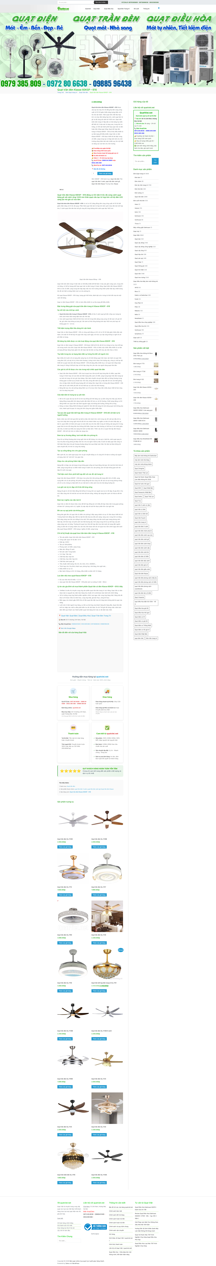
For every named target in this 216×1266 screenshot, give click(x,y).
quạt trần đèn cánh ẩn (142, 552)
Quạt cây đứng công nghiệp (144, 246)
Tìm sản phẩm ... (101, 2)
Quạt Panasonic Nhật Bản (143, 492)
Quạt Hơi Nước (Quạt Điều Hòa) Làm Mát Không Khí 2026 (145, 478)
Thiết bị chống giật (139, 341)
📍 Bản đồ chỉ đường (98, 169)
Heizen (137, 208)
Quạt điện (96, 9)
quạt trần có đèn (140, 509)
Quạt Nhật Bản (148, 488)
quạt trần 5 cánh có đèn (142, 505)
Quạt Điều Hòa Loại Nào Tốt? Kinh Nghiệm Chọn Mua (146, 1245)
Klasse (116, 184)
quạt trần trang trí (140, 522)
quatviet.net (102, 676)
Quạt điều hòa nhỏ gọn (142, 612)
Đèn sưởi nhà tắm (139, 200)
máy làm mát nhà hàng (142, 460)
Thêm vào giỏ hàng (105, 173)
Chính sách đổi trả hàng (116, 1215)
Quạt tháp (138, 262)
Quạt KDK (138, 488)
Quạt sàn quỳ (139, 258)
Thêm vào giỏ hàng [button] (65, 847)
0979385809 (133, 2)
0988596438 (105, 624)
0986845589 (76, 624)
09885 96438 (81, 703)
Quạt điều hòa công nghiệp (143, 322)
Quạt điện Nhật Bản (141, 634)
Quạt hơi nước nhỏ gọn (142, 484)
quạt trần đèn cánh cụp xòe (143, 535)
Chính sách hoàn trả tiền (117, 1219)
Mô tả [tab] (61, 189)
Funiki (136, 299)
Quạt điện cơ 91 (140, 617)
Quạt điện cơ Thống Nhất (143, 625)
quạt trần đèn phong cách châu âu (146, 578)
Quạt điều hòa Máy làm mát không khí (145, 281)
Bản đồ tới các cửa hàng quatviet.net (121, 1207)
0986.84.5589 (107, 160)
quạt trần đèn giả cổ (141, 565)
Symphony (138, 334)
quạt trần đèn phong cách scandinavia (143, 587)
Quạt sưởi (136, 337)
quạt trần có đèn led (141, 514)
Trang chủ (60, 92)
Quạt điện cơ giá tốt (141, 621)
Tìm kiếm (155, 161)
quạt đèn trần (139, 638)
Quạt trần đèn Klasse (98, 184)
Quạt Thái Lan (149, 496)
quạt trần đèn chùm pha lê (143, 531)
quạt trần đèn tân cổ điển (143, 593)
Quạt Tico (138, 501)
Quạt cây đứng (139, 243)
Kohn (136, 212)
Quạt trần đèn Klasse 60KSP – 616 (80, 792)
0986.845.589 (151, 131)
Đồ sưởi (136, 9)
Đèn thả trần (139, 189)
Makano (137, 311)
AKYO (136, 287)
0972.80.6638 (107, 165)
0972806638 (143, 2)
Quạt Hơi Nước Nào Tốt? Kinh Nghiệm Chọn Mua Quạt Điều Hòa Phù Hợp (146, 1237)
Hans (136, 204)
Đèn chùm (138, 181)
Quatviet (88, 9)
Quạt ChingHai (139, 468)
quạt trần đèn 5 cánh (98, 181)
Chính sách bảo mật (115, 1211)
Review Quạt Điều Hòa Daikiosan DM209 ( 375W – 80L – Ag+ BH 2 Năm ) (146, 1216)
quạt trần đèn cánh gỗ (113, 181)
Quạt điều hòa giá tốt (141, 608)
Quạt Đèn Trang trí (124, 9)
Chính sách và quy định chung (118, 1226)
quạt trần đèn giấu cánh (142, 569)
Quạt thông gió (139, 266)
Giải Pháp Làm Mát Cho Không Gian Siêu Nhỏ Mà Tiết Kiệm (146, 1223)
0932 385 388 (71, 703)
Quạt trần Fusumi (140, 518)
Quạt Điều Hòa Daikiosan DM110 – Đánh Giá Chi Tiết (146, 1208)
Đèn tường (138, 193)
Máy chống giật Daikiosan (141, 227)
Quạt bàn (138, 239)
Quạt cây (136, 231)
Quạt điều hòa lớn (140, 326)
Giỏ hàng (112, 1234)
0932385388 (154, 2)
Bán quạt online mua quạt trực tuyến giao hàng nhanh (87, 1261)
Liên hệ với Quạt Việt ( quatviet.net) (120, 1248)
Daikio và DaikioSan (141, 295)
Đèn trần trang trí (151, 638)
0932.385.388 (97, 163)
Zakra (67, 1263)
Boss (136, 291)
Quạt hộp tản (139, 254)
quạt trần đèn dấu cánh (142, 560)
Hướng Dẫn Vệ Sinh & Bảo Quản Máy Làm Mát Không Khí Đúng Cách (146, 1230)
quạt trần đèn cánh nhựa (142, 543)
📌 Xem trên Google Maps (67, 628)
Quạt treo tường (140, 277)
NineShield (138, 318)
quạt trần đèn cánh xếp (142, 548)
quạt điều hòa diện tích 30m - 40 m (145, 603)
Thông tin (146, 9)
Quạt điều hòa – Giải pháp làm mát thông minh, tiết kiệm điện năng (120, 1253)
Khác (136, 307)
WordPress (75, 1263)
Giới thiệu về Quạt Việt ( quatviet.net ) (121, 1239)
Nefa (136, 314)
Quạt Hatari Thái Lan (141, 473)
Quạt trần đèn (83, 92)
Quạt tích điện (139, 270)
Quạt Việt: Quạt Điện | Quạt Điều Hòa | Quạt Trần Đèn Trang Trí (86, 616)
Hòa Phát (138, 303)
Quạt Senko (138, 496)
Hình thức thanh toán (116, 1244)
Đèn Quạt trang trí (71, 92)
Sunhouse (138, 220)
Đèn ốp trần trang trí (141, 185)
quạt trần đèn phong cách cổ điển (146, 582)
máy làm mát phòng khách (143, 464)
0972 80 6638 (74, 701)
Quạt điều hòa (108, 9)
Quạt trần (138, 273)
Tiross (137, 223)
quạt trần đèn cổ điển (142, 556)
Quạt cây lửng (139, 250)
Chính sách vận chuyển (116, 1230)
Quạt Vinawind (139, 597)
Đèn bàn (137, 177)
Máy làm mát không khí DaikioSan (146, 455)
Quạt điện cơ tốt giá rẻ (142, 630)
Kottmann (138, 216)
